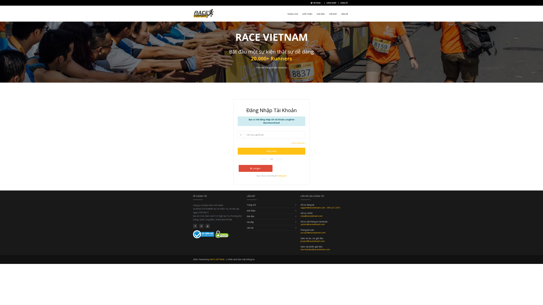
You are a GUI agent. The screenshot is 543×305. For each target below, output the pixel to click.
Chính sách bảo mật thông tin (241, 259)
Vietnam (317, 3)
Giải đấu (321, 14)
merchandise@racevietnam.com (315, 249)
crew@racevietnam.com (311, 216)
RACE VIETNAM (217, 259)
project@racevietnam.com (312, 241)
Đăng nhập (331, 3)
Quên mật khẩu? (298, 143)
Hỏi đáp (333, 14)
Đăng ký (344, 3)
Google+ (256, 168)
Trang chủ (292, 14)
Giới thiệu (307, 14)
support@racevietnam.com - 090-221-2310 (320, 207)
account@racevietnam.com (313, 232)
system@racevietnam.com (312, 224)
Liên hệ (344, 14)
